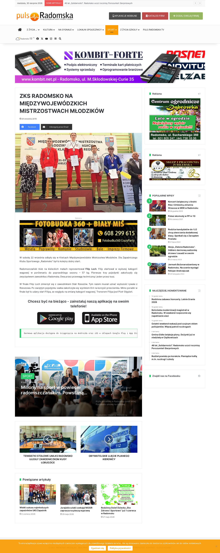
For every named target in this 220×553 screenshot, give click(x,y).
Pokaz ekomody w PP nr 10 (181, 216)
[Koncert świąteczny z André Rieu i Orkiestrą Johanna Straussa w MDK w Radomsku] (157, 205)
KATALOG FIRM (156, 15)
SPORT (110, 29)
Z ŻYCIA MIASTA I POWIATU (43, 376)
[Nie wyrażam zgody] (216, 546)
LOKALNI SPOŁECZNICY (89, 29)
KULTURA (48, 29)
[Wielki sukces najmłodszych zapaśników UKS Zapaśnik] (38, 494)
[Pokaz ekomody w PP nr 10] (157, 220)
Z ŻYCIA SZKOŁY (128, 29)
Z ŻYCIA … (32, 29)
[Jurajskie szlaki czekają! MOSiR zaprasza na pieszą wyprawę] (78, 494)
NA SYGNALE (65, 29)
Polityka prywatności (120, 548)
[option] (78, 387)
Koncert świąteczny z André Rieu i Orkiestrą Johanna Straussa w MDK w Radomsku (183, 204)
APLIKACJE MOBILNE (125, 15)
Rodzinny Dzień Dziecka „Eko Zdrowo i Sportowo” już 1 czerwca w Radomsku (118, 510)
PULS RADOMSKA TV (153, 29)
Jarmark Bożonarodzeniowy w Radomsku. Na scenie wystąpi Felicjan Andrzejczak (183, 267)
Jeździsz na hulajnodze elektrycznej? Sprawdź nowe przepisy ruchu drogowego (52, 390)
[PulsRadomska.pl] (45, 16)
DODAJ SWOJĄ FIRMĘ (187, 15)
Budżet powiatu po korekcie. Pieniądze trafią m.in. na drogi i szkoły (96, 3)
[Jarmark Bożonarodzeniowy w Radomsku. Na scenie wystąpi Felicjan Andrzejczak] (157, 268)
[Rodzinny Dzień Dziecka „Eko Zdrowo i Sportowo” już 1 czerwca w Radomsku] (119, 494)
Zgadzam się (97, 548)
